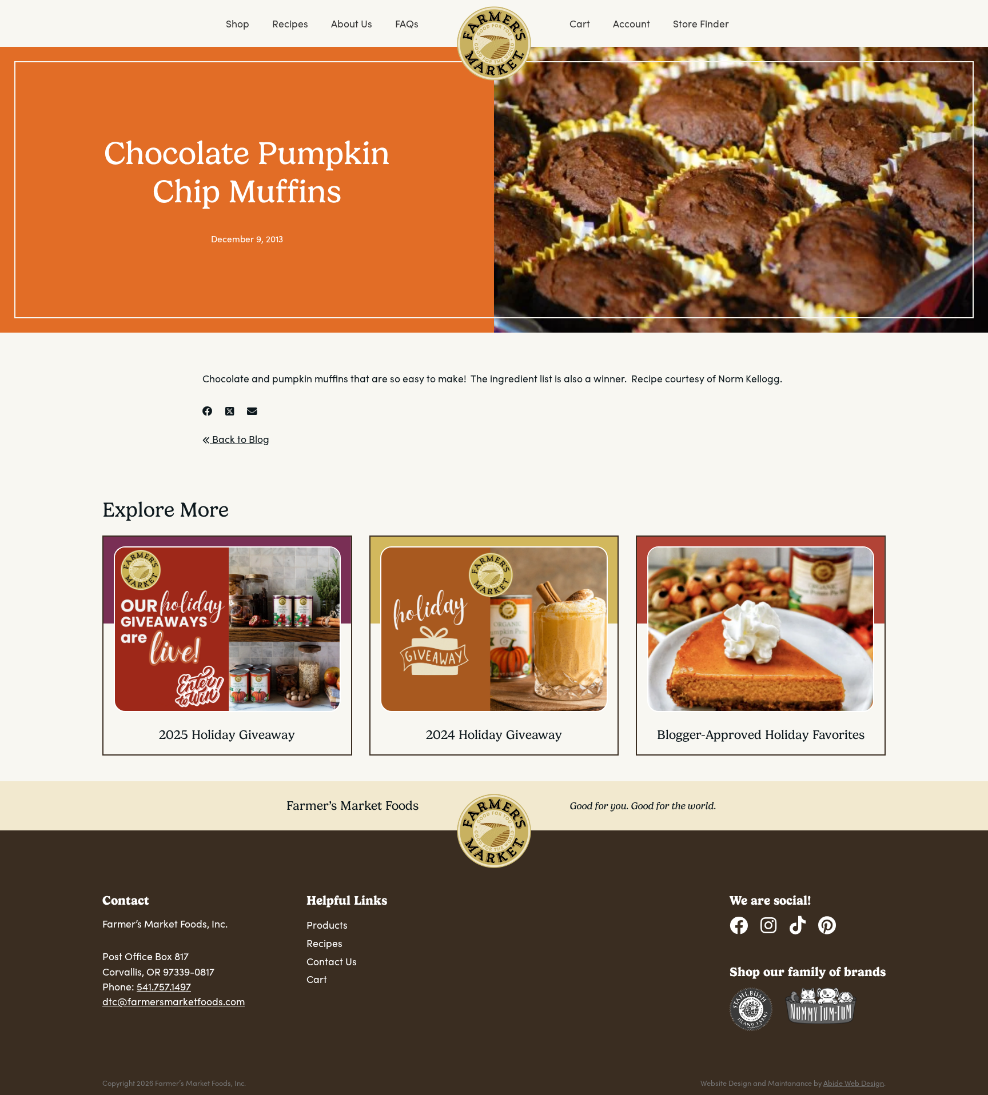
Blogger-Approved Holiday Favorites (761, 735)
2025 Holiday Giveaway (227, 735)
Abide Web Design (853, 1083)
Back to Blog (239, 439)
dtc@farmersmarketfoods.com (173, 1001)
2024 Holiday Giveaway (494, 735)
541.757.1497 (164, 986)
